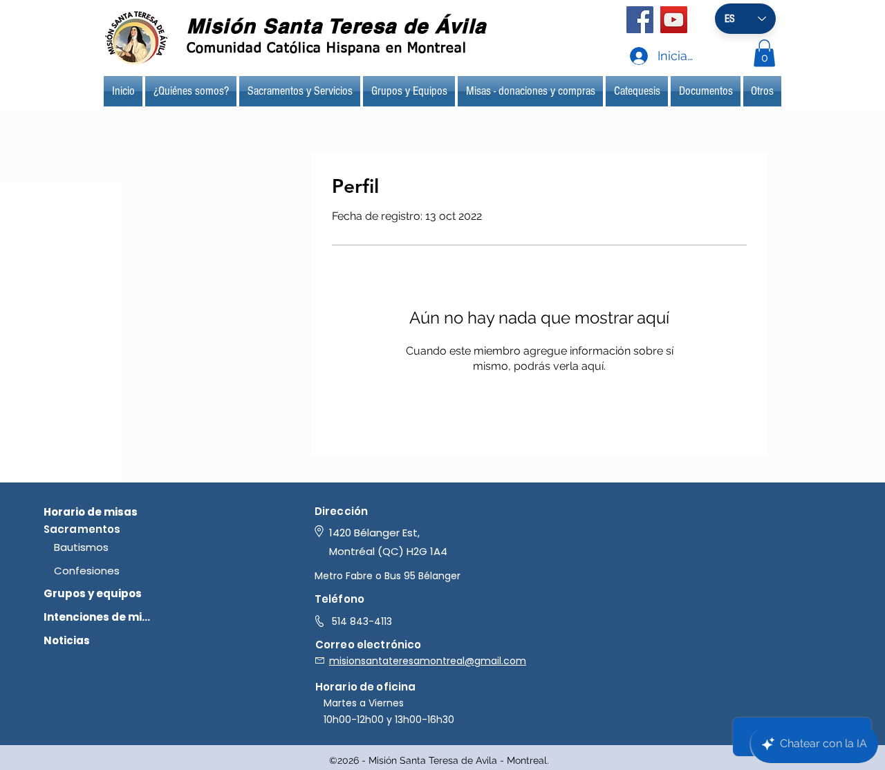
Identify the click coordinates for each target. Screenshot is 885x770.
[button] (764, 52)
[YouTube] (673, 19)
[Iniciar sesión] (625, 56)
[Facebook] (639, 19)
